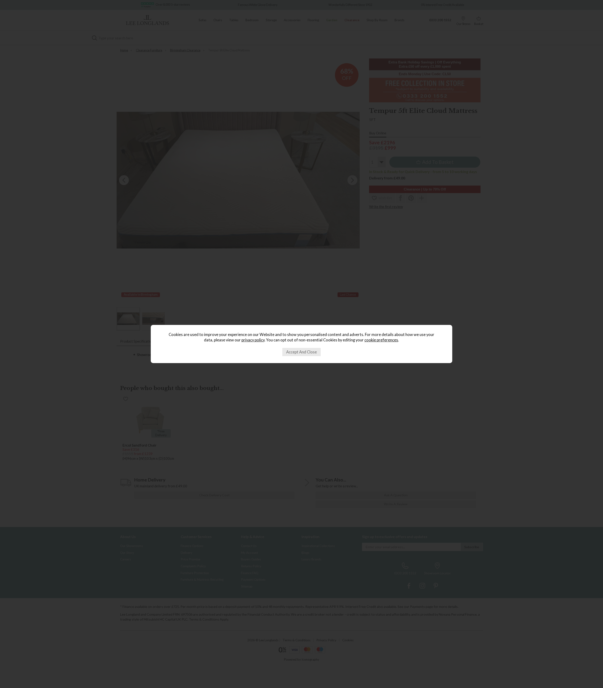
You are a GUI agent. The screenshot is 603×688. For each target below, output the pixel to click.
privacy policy (253, 340)
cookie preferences (381, 340)
